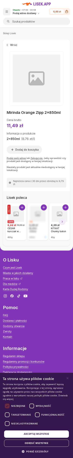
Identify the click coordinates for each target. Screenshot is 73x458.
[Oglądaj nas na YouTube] (25, 296)
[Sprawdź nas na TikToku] (18, 296)
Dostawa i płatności (15, 320)
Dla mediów (10, 283)
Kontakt (7, 336)
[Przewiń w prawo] (62, 221)
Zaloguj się (36, 158)
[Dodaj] (22, 207)
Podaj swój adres (16, 158)
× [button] (67, 378)
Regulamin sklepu (14, 356)
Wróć (13, 45)
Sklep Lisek (9, 33)
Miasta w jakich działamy (18, 273)
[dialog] (36, 415)
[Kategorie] (6, 11)
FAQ (5, 315)
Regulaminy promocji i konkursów (23, 361)
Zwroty (7, 331)
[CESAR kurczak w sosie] (16, 221)
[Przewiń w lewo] (10, 221)
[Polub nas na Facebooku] (12, 296)
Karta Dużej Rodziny (15, 289)
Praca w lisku (11, 278)
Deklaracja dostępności (17, 372)
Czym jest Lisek (12, 267)
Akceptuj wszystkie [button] (36, 433)
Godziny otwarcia (14, 326)
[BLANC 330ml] (38, 221)
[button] (36, 451)
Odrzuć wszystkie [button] (36, 443)
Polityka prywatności (15, 366)
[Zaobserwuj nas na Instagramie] (5, 296)
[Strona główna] (36, 4)
